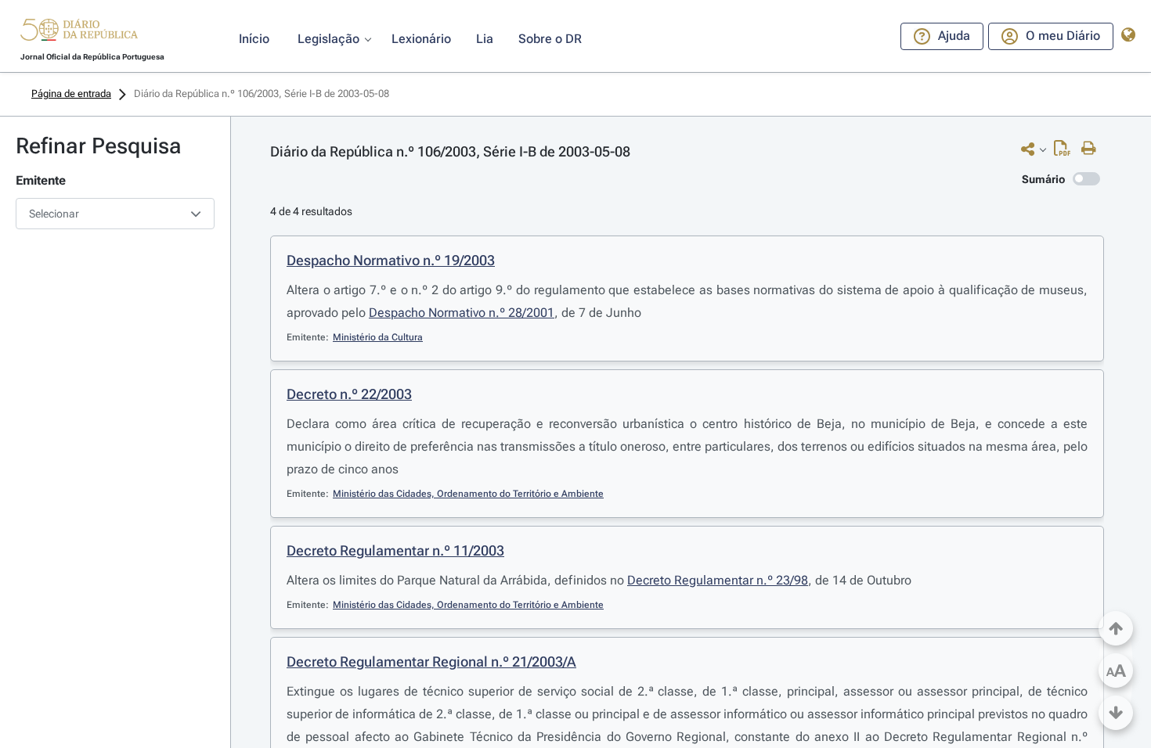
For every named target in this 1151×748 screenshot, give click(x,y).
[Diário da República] (79, 33)
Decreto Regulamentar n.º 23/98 (717, 580)
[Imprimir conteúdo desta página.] (1092, 148)
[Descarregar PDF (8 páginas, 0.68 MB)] (1066, 152)
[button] (79, 32)
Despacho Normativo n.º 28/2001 (461, 312)
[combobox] (115, 213)
